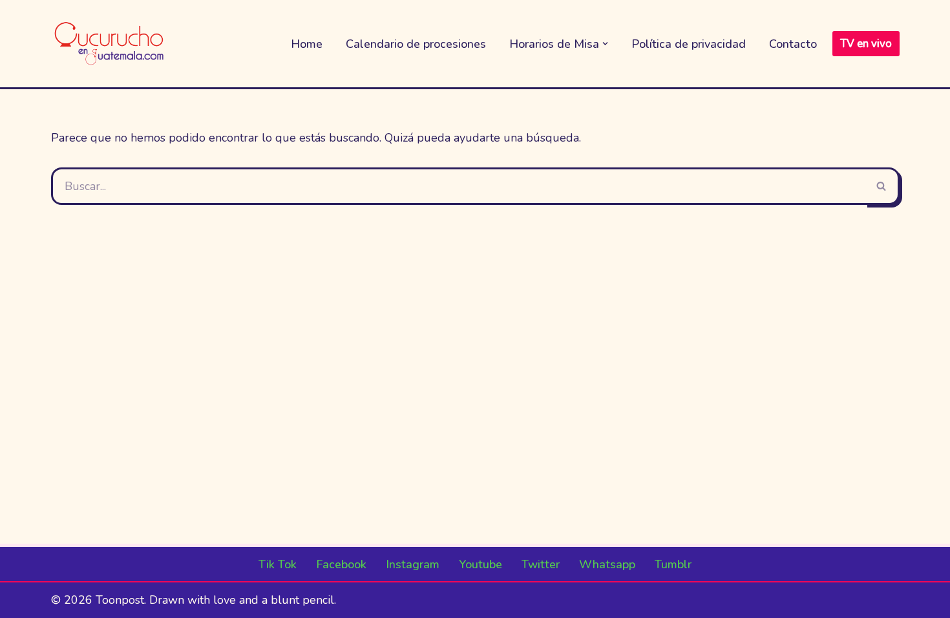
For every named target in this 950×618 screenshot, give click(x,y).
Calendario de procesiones (416, 44)
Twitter (541, 564)
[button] (605, 44)
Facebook (341, 564)
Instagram (412, 564)
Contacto (793, 44)
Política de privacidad (688, 44)
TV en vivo (866, 43)
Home (306, 44)
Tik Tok (278, 564)
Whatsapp (607, 564)
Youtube (480, 564)
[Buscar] (882, 186)
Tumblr (673, 564)
